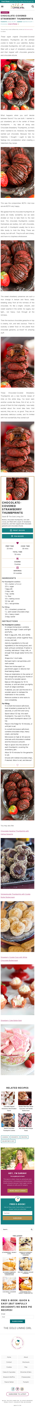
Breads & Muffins (9, 1377)
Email (3, 1314)
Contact (9, 1362)
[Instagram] (22, 1389)
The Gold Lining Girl (17, 6)
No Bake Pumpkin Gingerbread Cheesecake (9, 1273)
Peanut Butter (9, 1382)
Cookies (5, 12)
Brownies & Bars (25, 1372)
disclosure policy (28, 29)
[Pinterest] (17, 1389)
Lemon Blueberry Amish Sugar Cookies (25, 1254)
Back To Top (17, 1405)
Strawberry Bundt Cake (9, 1253)
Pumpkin (26, 1382)
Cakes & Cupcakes (9, 1372)
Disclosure (25, 1362)
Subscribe (17, 1218)
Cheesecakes (25, 1377)
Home (9, 1357)
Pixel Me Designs (26, 1402)
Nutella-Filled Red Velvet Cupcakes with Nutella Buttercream (26, 1108)
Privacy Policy (8, 1402)
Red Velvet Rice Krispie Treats (26, 1129)
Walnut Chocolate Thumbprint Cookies (9, 1129)
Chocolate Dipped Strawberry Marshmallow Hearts (9, 1108)
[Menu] (2, 6)
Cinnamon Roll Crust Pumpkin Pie (26, 1292)
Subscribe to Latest (17, 1394)
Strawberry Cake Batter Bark (11, 1020)
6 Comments (4, 24)
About (26, 1357)
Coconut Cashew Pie (9, 1292)
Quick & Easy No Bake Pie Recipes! (17, 1)
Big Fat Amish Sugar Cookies (25, 1272)
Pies (25, 1367)
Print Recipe (18, 530)
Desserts (14, 1137)
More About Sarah (17, 1190)
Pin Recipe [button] (19, 536)
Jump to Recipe (12, 24)
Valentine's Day (8, 1141)
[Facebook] (13, 1389)
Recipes (24, 1137)
